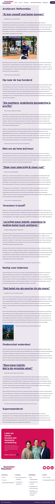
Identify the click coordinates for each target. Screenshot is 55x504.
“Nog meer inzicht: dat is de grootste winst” (18, 366)
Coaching (26, 2)
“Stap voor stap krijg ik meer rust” (24, 167)
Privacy (52, 502)
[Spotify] (48, 467)
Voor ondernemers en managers (21, 478)
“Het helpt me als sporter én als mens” (26, 288)
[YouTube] (44, 467)
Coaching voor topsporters (19, 483)
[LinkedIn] (52, 467)
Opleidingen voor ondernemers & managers (34, 492)
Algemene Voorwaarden (46, 502)
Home (16, 2)
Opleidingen (45, 2)
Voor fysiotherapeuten (34, 478)
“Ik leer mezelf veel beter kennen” (23, 14)
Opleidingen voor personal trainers (34, 487)
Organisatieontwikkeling (35, 2)
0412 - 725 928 (46, 477)
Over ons (21, 2)
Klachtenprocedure (37, 502)
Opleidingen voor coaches (34, 483)
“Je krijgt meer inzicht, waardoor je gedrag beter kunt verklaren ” (24, 223)
